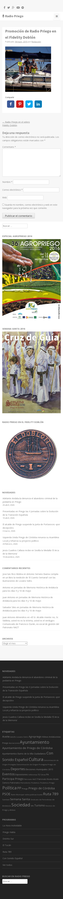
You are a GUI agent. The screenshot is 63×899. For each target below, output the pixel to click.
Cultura (36, 759)
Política (9, 788)
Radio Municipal (17, 795)
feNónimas (32, 775)
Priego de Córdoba (41, 788)
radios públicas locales (34, 795)
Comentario (9, 146)
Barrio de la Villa (25, 753)
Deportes (18, 769)
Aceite (6, 736)
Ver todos (7, 865)
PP (19, 788)
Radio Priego (14, 16)
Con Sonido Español (12, 858)
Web (4, 197)
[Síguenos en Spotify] (22, 8)
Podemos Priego (47, 783)
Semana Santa (20, 799)
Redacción (36, 41)
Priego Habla (9, 832)
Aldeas (45, 737)
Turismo (39, 805)
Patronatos (15, 782)
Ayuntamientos (9, 753)
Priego (25, 788)
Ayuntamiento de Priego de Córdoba (27, 748)
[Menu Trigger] (57, 17)
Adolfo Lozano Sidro (19, 737)
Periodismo (25, 783)
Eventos (8, 774)
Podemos (35, 783)
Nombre (7, 181)
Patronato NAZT (30, 779)
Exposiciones (21, 774)
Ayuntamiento (34, 742)
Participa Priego (13, 779)
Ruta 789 (51, 793)
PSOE (6, 794)
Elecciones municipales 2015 (39, 769)
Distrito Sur (8, 838)
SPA (32, 806)
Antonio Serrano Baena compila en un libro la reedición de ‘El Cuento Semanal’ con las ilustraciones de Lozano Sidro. (30, 577)
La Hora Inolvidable (12, 825)
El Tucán (7, 845)
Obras (43, 775)
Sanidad (5, 799)
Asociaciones (14, 743)
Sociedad (20, 805)
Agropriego (35, 736)
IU (39, 774)
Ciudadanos (40, 753)
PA (47, 774)
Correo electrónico (12, 189)
